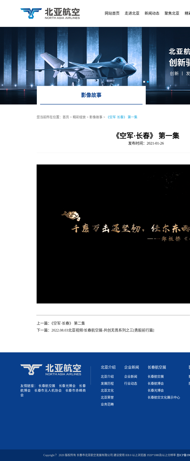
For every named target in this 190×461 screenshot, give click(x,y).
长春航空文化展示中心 (164, 397)
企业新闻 (131, 367)
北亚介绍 (108, 367)
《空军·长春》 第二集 (68, 323)
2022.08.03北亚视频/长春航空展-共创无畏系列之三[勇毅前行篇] (102, 330)
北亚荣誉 (107, 397)
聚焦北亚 (172, 13)
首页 (66, 117)
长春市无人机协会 (48, 390)
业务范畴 (107, 404)
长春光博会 (67, 386)
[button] (144, 82)
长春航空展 (46, 386)
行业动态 (130, 383)
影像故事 (91, 95)
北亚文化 (107, 390)
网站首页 (112, 13)
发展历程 (107, 383)
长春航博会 (156, 383)
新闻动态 (152, 13)
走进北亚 (132, 13)
